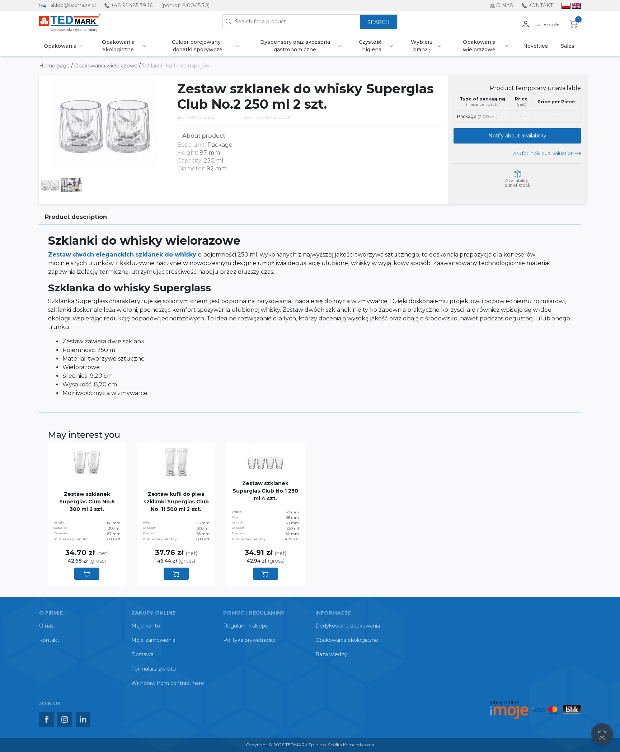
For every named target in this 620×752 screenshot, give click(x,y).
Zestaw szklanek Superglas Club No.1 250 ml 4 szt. (265, 491)
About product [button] (203, 135)
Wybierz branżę (422, 46)
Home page (55, 65)
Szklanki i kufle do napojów (175, 65)
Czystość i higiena (372, 46)
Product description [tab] (76, 216)
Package (477, 116)
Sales (567, 46)
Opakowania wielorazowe (479, 46)
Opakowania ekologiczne (118, 46)
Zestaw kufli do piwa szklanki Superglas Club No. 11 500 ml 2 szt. (176, 501)
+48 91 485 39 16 (131, 5)
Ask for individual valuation (544, 153)
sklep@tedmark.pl (73, 5)
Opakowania (60, 46)
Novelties (535, 46)
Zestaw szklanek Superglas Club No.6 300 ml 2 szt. (87, 501)
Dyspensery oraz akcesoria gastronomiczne (295, 46)
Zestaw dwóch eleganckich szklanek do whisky (123, 254)
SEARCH (378, 22)
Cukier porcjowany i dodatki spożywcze (198, 46)
